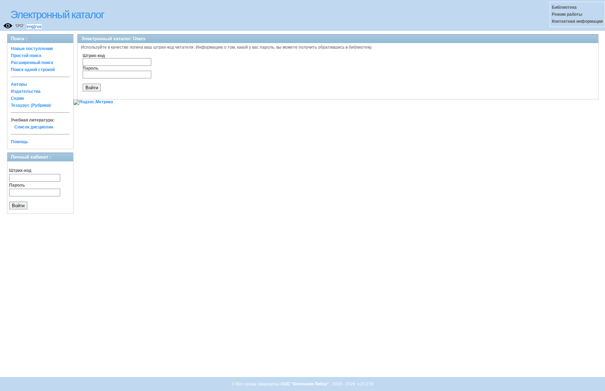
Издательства (26, 91)
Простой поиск (26, 55)
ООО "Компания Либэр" (305, 384)
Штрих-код (20, 170)
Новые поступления (32, 48)
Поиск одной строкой (33, 69)
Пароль (17, 185)
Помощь (19, 141)
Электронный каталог (57, 14)
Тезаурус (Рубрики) (31, 105)
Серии (17, 98)
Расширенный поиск (32, 62)
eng (30, 26)
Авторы (19, 84)
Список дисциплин (33, 127)
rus (38, 26)
